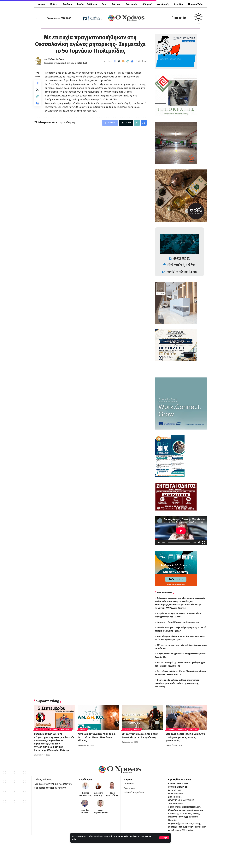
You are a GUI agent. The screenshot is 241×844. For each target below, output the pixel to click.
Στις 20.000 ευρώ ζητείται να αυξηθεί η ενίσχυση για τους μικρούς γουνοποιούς (185, 737)
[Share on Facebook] (115, 61)
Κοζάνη (53, 729)
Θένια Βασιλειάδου (112, 794)
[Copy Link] (128, 61)
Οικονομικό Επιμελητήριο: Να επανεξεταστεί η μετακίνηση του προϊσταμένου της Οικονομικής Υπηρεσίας (177, 683)
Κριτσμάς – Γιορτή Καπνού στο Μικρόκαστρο (178, 622)
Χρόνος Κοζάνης (56, 59)
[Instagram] (181, 18)
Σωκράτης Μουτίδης (98, 794)
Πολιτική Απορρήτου (128, 836)
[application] (181, 530)
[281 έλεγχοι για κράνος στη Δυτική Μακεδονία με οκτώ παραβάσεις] (142, 717)
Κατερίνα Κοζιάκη (85, 811)
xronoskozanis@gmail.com (188, 807)
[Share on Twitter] (119, 61)
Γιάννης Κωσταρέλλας (85, 794)
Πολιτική (193, 729)
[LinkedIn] (185, 18)
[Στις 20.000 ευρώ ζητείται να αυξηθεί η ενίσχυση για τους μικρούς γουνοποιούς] (186, 717)
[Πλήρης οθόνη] (203, 542)
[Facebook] (172, 18)
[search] (36, 18)
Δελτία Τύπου (41, 729)
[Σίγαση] (198, 542)
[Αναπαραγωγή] (158, 542)
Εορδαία (127, 729)
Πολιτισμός (66, 729)
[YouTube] (176, 18)
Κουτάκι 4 (182, 729)
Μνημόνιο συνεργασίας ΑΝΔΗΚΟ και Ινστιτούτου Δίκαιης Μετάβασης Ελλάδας (96, 737)
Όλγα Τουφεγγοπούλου (101, 811)
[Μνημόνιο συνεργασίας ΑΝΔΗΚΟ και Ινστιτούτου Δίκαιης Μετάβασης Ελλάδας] (98, 717)
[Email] (123, 61)
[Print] (132, 61)
